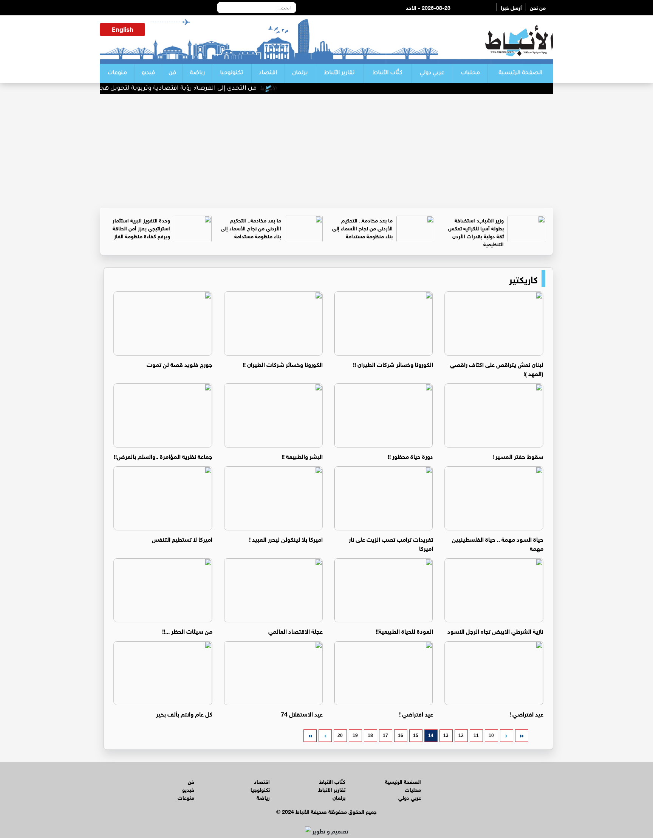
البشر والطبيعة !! (302, 456)
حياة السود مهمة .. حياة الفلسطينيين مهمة (497, 543)
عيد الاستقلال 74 (302, 713)
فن (172, 73)
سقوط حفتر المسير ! (517, 456)
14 (430, 735)
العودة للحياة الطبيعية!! (404, 630)
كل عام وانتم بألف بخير (184, 713)
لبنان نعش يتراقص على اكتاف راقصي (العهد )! (496, 368)
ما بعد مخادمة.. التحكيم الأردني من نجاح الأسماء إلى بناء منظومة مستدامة (362, 227)
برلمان (300, 73)
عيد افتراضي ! (526, 713)
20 (340, 735)
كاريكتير (523, 278)
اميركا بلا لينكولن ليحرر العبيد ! (286, 538)
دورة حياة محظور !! (410, 456)
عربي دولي (432, 73)
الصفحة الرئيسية (520, 73)
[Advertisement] (326, 151)
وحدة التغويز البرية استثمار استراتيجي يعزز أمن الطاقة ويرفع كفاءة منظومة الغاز (141, 227)
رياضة (197, 73)
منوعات (117, 73)
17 (385, 735)
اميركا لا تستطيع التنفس (182, 538)
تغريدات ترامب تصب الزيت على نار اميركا (391, 543)
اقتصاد (268, 73)
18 (370, 735)
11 (476, 735)
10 (491, 735)
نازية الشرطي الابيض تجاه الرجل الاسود (495, 630)
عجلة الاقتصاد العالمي (295, 630)
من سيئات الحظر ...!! (187, 630)
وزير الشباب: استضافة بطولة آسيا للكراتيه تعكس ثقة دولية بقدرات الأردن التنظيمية (476, 231)
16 (400, 735)
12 (461, 735)
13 (446, 735)
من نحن (538, 7)
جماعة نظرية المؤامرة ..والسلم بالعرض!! (163, 456)
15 (415, 735)
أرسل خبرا (511, 7)
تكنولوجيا (231, 73)
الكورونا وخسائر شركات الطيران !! (393, 364)
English (122, 29)
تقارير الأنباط (339, 73)
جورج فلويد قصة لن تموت (179, 364)
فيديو (148, 73)
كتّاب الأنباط (387, 73)
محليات (470, 73)
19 (355, 735)
